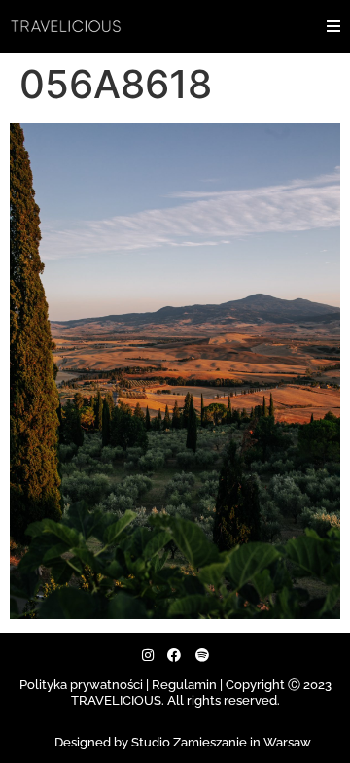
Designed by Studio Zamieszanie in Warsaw (182, 742)
